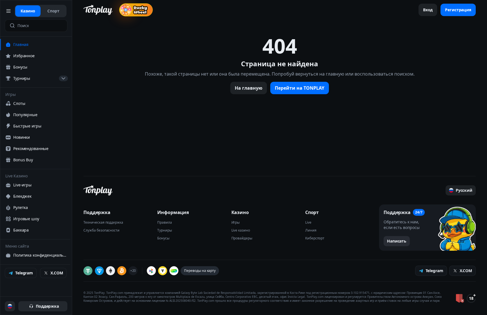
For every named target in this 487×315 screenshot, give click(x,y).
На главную (248, 88)
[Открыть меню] (8, 11)
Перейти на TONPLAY (299, 88)
